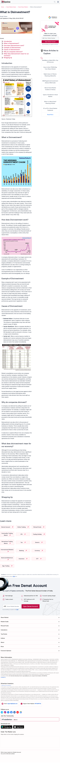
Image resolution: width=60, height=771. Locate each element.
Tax (22, 542)
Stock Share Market (23, 7)
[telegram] (2, 712)
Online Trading (21, 527)
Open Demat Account (50, 41)
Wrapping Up (8, 58)
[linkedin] (14, 712)
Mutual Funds (37, 527)
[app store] (18, 727)
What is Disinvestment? (11, 43)
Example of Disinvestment (12, 47)
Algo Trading (6, 566)
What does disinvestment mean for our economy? (16, 54)
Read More (50, 114)
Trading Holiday (37, 534)
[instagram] (5, 712)
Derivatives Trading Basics (7, 542)
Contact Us (3, 677)
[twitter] (8, 712)
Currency (37, 550)
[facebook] (11, 712)
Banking (21, 550)
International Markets (7, 549)
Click (14, 576)
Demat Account (5, 527)
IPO (22, 534)
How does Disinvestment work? (14, 45)
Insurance (22, 558)
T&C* (57, 44)
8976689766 (38, 703)
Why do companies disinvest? (13, 52)
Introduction (8, 41)
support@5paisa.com (12, 703)
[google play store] (6, 727)
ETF (37, 558)
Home (2, 7)
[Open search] (55, 2)
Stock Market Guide (11, 7)
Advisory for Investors (6, 685)
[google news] (21, 712)
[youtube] (17, 712)
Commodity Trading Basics (7, 534)
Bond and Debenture (7, 557)
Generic (37, 542)
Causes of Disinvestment (12, 49)
